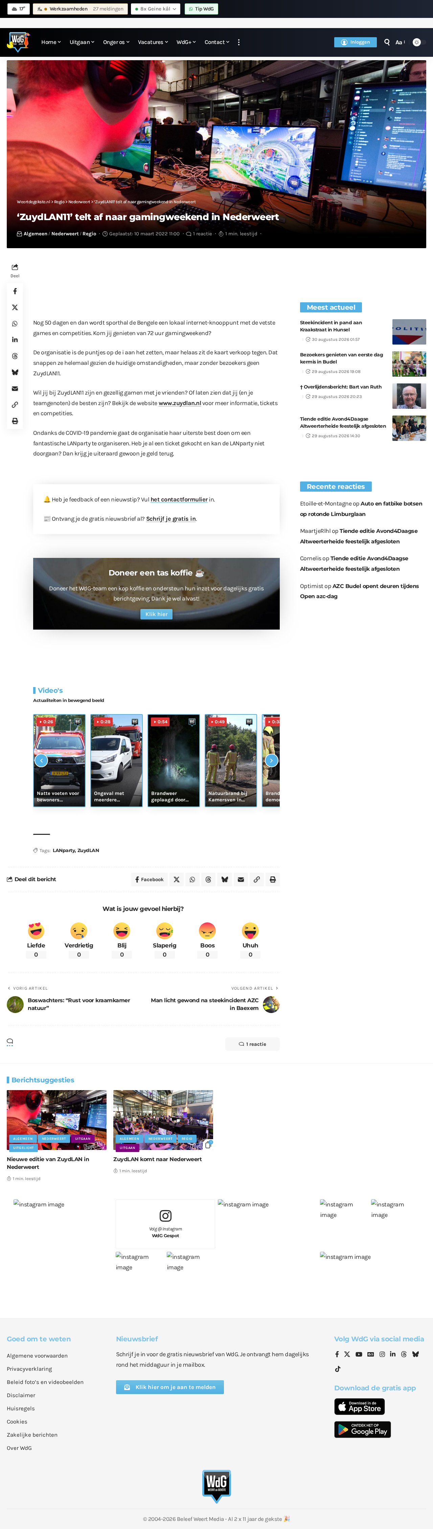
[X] (347, 1355)
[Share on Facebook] (15, 291)
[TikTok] (338, 1369)
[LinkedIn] (392, 1355)
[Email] (15, 388)
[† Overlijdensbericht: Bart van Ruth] (409, 396)
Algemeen (35, 234)
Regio (89, 234)
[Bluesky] (415, 1355)
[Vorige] (41, 760)
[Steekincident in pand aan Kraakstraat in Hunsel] (409, 332)
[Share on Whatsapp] (15, 323)
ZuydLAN (88, 850)
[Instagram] (382, 1355)
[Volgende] (271, 760)
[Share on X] (15, 307)
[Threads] (404, 1355)
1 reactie (202, 234)
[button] (239, 42)
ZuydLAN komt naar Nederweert (157, 1159)
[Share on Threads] (15, 356)
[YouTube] (359, 1355)
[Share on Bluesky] (15, 372)
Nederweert (65, 234)
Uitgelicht (23, 1148)
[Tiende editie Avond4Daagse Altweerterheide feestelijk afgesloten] (409, 428)
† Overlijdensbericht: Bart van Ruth (341, 387)
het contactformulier (179, 499)
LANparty (64, 850)
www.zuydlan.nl (180, 403)
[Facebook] (337, 1355)
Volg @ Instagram (165, 1232)
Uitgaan (83, 1139)
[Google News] (370, 1355)
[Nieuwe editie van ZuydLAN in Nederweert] (57, 1120)
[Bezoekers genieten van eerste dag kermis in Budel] (409, 364)
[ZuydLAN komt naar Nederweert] (163, 1120)
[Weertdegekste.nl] (18, 42)
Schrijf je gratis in (171, 518)
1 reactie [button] (256, 1044)
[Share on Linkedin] (15, 340)
